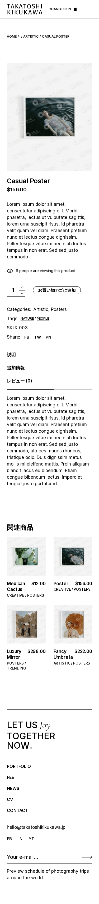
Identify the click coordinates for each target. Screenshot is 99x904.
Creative (15, 595)
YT (31, 838)
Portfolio (19, 766)
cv (10, 799)
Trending (16, 668)
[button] (26, 557)
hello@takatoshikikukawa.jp (36, 827)
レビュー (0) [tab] (19, 381)
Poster (61, 583)
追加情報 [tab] (16, 367)
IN (20, 838)
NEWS (13, 788)
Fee (10, 777)
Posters (59, 309)
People (43, 318)
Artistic (40, 309)
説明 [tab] (11, 354)
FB (9, 838)
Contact (17, 810)
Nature (27, 318)
